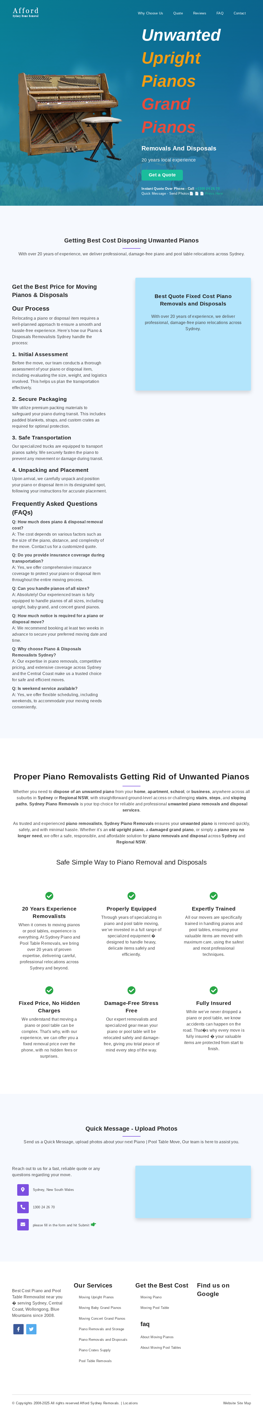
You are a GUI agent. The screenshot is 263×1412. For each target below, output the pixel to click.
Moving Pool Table (154, 1308)
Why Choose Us (150, 13)
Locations (130, 1403)
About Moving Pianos (157, 1337)
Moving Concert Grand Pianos (102, 1318)
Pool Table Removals (95, 1361)
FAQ (220, 13)
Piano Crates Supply (95, 1350)
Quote (178, 13)
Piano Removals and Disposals (103, 1340)
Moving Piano (151, 1297)
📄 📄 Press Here (209, 193)
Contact (240, 13)
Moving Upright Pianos (96, 1297)
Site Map (244, 1403)
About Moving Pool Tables (160, 1348)
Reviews (199, 13)
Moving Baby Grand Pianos (100, 1308)
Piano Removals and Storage (101, 1329)
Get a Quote (162, 174)
